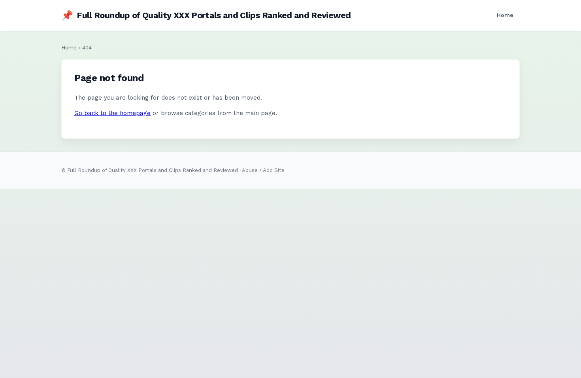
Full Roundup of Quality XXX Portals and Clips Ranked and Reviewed (206, 15)
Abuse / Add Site (263, 170)
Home (505, 15)
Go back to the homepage (112, 113)
